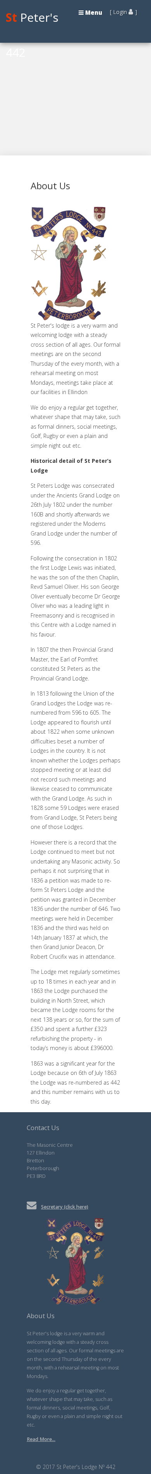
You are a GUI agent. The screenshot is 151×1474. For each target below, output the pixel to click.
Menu (93, 12)
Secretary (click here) (64, 1207)
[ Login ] (123, 12)
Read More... (41, 1439)
